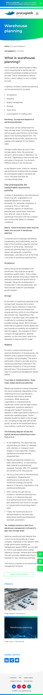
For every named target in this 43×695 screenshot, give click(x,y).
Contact (13, 678)
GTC (20, 678)
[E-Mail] (17, 660)
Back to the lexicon (19, 574)
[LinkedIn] (6, 660)
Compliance (28, 678)
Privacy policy (16, 681)
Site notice (28, 681)
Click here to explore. (30, 4)
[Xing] (12, 660)
